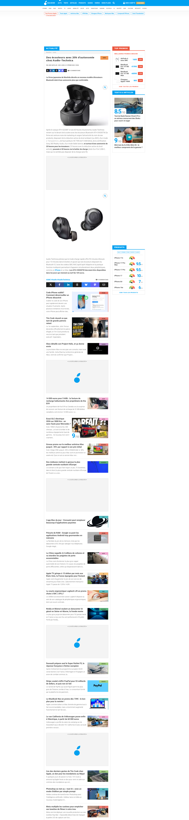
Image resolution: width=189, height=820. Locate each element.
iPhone (45, 8)
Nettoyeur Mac (109, 13)
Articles (73, 3)
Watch (60, 8)
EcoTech (109, 8)
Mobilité (75, 8)
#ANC (48, 280)
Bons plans (106, 3)
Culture (130, 8)
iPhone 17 (118, 276)
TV (64, 8)
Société (119, 8)
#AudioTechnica (63, 280)
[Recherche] (114, 3)
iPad (50, 8)
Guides (90, 3)
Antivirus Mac (74, 13)
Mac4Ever (48, 52)
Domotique (94, 8)
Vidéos (97, 3)
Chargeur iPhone (96, 13)
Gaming (102, 8)
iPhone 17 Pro (119, 270)
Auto (87, 8)
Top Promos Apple (51, 13)
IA (114, 8)
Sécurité (137, 8)
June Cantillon (52, 65)
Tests (66, 3)
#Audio (54, 280)
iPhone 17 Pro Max (119, 264)
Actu (60, 3)
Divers (144, 8)
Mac (54, 8)
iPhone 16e (118, 287)
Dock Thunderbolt (138, 13)
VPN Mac (85, 13)
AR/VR (82, 8)
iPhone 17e (118, 258)
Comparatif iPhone (123, 13)
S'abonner (140, 3)
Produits (82, 3)
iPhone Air (118, 282)
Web (124, 8)
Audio (69, 8)
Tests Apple (63, 13)
